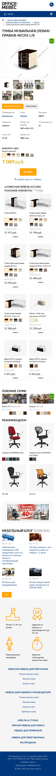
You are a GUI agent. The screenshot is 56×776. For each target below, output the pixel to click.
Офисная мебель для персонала (28, 669)
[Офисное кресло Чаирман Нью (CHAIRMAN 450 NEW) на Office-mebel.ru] (42, 436)
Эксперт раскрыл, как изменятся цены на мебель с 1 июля (40, 550)
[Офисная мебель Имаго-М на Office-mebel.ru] (14, 398)
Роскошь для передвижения (9, 583)
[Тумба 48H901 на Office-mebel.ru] (15, 202)
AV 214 (32, 494)
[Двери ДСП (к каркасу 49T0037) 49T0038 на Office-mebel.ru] (15, 347)
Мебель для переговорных (28, 737)
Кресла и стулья (28, 720)
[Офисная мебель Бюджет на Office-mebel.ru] (41, 398)
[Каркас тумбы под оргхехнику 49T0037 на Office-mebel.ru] (40, 302)
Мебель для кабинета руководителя (28, 692)
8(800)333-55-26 (34, 765)
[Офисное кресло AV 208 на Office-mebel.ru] (14, 477)
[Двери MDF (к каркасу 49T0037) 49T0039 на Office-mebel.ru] (40, 347)
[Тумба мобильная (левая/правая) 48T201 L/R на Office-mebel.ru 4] (39, 84)
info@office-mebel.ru (28, 762)
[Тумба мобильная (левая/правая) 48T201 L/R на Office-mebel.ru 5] (7, 95)
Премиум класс (29, 711)
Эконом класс (29, 678)
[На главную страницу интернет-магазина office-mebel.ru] (10, 5)
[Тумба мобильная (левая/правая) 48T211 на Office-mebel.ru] (15, 252)
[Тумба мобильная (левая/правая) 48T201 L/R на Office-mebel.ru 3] (28, 84)
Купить (28, 171)
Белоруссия (7, 116)
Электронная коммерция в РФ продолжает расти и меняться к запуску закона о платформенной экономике (12, 555)
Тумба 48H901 (10, 213)
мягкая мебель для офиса (28, 725)
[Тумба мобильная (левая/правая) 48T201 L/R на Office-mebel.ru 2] (17, 84)
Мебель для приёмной (28, 730)
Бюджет (32, 406)
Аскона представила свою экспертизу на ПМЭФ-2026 (39, 585)
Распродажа (28, 742)
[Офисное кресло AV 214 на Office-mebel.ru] (42, 477)
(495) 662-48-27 (21, 765)
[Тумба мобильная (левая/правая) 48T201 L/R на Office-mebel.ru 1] (7, 84)
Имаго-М (5, 406)
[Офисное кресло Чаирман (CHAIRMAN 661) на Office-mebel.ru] (14, 436)
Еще (7, 595)
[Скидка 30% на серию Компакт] (28, 512)
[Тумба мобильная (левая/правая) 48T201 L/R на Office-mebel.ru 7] (28, 95)
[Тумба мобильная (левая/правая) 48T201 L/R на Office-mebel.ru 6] (17, 95)
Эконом (23, 116)
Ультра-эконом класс (29, 674)
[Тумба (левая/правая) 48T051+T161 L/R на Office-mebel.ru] (15, 302)
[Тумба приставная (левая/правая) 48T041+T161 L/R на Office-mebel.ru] (40, 252)
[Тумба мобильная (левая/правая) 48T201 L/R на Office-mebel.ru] (28, 58)
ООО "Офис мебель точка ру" (37, 759)
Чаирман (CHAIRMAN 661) (13, 452)
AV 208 (5, 494)
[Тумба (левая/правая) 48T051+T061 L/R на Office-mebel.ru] (40, 202)
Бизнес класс (29, 683)
